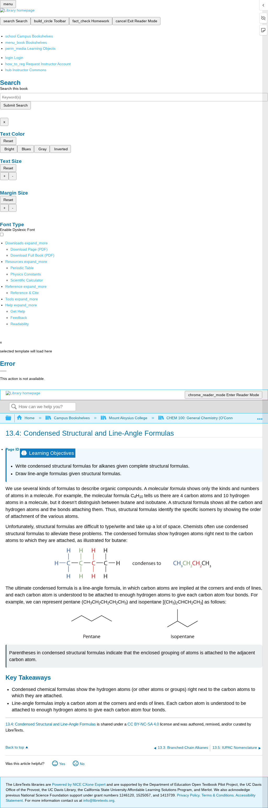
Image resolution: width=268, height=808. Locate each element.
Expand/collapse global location (260, 416)
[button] (18, 318)
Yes (62, 764)
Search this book (14, 88)
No (82, 764)
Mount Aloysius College (128, 418)
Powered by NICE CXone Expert (79, 784)
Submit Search (15, 105)
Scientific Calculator (26, 280)
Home (30, 418)
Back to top (14, 747)
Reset (8, 141)
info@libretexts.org (98, 800)
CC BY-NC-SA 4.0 (143, 724)
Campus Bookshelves (72, 418)
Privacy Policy (188, 795)
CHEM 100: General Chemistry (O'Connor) (201, 418)
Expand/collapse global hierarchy (11, 418)
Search (14, 407)
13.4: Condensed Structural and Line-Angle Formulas (50, 724)
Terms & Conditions (218, 795)
